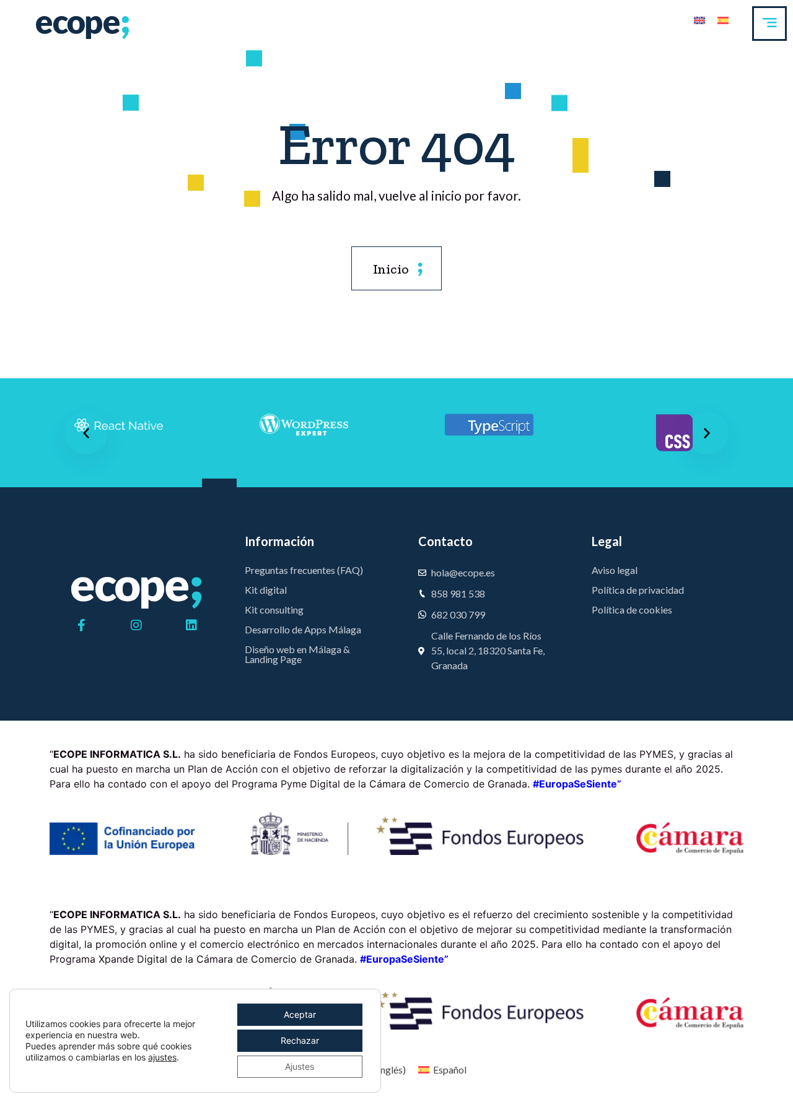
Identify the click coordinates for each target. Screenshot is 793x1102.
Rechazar (300, 1040)
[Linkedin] (191, 625)
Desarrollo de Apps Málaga (303, 629)
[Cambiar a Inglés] (699, 19)
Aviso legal (614, 570)
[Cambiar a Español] (723, 19)
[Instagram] (136, 625)
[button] (86, 432)
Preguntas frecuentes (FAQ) (304, 570)
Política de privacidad (638, 590)
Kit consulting (274, 609)
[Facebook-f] (81, 625)
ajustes (162, 1057)
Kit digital (266, 590)
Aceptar (300, 1014)
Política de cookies (632, 609)
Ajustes (299, 1066)
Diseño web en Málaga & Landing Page (297, 654)
